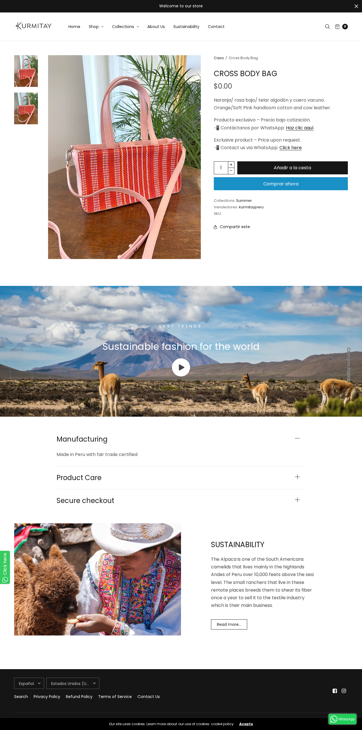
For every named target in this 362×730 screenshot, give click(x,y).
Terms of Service (115, 696)
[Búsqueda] (327, 26)
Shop (94, 26)
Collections (123, 26)
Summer (244, 200)
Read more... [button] (229, 624)
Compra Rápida (349, 365)
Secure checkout (85, 500)
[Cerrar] (356, 6)
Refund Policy (79, 696)
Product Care (79, 477)
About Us (156, 26)
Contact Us (148, 696)
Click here (290, 147)
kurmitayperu (251, 207)
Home (74, 26)
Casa (219, 58)
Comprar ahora (280, 184)
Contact (216, 26)
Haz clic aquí (300, 128)
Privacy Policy (47, 696)
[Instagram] (343, 690)
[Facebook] (334, 690)
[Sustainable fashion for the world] (181, 375)
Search (21, 696)
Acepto (246, 724)
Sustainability (186, 26)
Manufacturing (82, 439)
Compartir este (235, 227)
